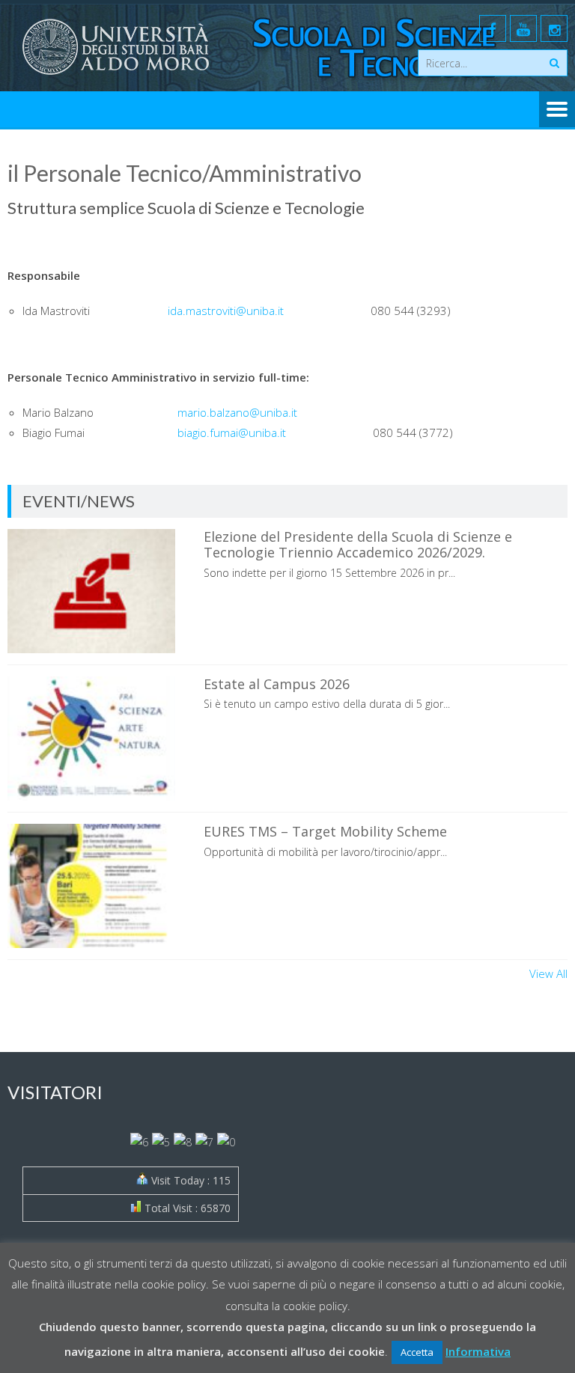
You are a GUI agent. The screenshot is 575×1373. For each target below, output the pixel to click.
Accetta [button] (417, 1352)
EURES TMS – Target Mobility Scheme (325, 831)
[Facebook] (492, 28)
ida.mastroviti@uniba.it (226, 310)
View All (548, 973)
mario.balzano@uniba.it (237, 412)
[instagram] (554, 28)
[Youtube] (523, 28)
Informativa (478, 1351)
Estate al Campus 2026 (277, 684)
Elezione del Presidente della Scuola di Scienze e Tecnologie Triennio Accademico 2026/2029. (358, 545)
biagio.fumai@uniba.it (231, 432)
